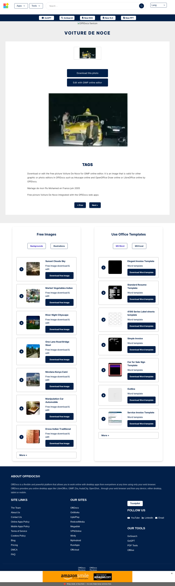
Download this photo (87, 73)
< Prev (80, 205)
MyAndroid (75, 540)
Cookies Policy (18, 536)
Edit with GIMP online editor (87, 82)
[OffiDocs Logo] (6, 5)
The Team (16, 508)
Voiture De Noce (87, 33)
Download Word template (141, 272)
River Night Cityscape (56, 314)
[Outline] (116, 401)
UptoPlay (74, 517)
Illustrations (59, 246)
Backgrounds (36, 246)
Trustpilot (135, 503)
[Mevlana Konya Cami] (34, 385)
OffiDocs (74, 508)
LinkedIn (149, 518)
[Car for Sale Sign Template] (116, 375)
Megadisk (75, 526)
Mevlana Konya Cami (56, 372)
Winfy (73, 536)
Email (161, 518)
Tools (34, 6)
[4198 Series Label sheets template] (116, 325)
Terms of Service (19, 531)
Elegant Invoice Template (140, 261)
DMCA (14, 550)
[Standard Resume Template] (116, 298)
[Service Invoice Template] (116, 424)
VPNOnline (75, 531)
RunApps (75, 545)
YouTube (135, 518)
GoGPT (131, 541)
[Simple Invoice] (116, 350)
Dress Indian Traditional (58, 429)
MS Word (120, 246)
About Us (15, 512)
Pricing (14, 545)
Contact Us (16, 517)
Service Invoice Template (140, 412)
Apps (19, 6)
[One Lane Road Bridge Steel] (34, 357)
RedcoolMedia (77, 522)
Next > (95, 205)
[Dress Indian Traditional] (34, 442)
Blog (13, 540)
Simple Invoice (135, 338)
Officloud (74, 550)
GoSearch (132, 536)
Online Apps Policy (20, 522)
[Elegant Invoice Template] (116, 273)
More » (23, 455)
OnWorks (74, 512)
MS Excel (139, 246)
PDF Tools (132, 545)
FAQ (13, 554)
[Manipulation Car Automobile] (34, 414)
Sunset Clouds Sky (55, 261)
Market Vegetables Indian (59, 288)
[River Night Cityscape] (34, 328)
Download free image (59, 275)
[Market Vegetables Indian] (34, 301)
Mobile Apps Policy (20, 526)
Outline (131, 389)
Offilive (130, 550)
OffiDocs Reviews (81, 569)
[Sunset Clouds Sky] (34, 274)
